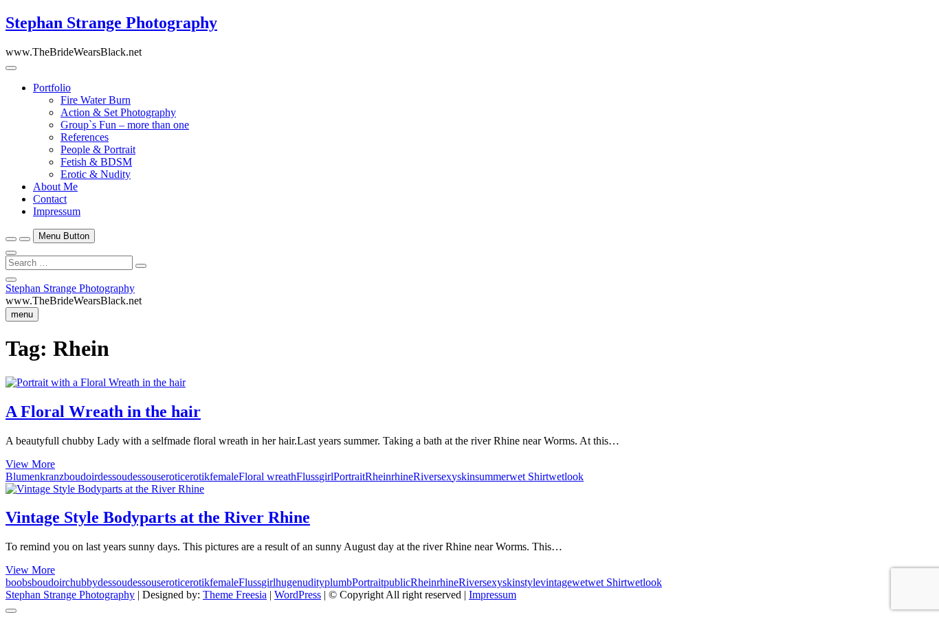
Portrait (349, 476)
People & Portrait (97, 149)
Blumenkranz (34, 476)
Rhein (378, 476)
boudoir (81, 476)
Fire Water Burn (95, 100)
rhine (402, 476)
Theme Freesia (235, 594)
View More (30, 464)
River (425, 476)
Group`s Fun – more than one (124, 125)
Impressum (56, 211)
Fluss (307, 476)
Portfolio (52, 87)
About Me (55, 186)
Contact (50, 199)
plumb (338, 582)
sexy (447, 476)
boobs (18, 582)
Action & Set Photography (118, 112)
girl (326, 476)
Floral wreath (267, 476)
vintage (556, 582)
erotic (173, 476)
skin (466, 476)
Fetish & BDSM (96, 162)
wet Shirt (529, 476)
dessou (112, 476)
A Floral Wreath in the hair (103, 411)
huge (286, 582)
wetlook (566, 476)
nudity (310, 582)
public (397, 582)
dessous (144, 476)
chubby (81, 582)
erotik (197, 476)
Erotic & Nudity (95, 174)
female (224, 476)
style (530, 582)
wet (580, 582)
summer (492, 476)
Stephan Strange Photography (111, 23)
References (84, 137)
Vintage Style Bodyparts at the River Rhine (157, 517)
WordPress (297, 594)
